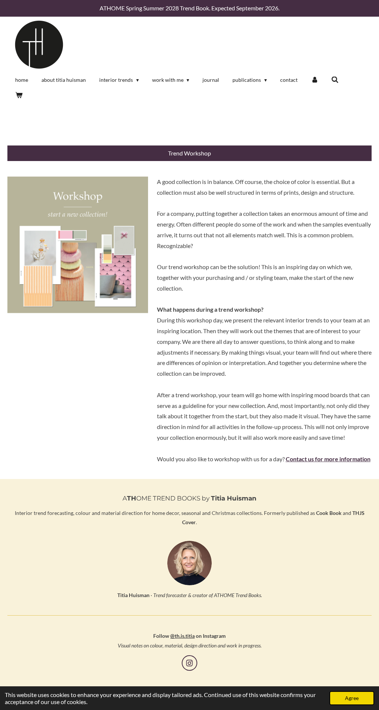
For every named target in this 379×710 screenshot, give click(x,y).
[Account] (314, 80)
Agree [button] (352, 698)
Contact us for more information (328, 458)
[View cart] (18, 95)
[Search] (334, 80)
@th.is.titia (182, 636)
